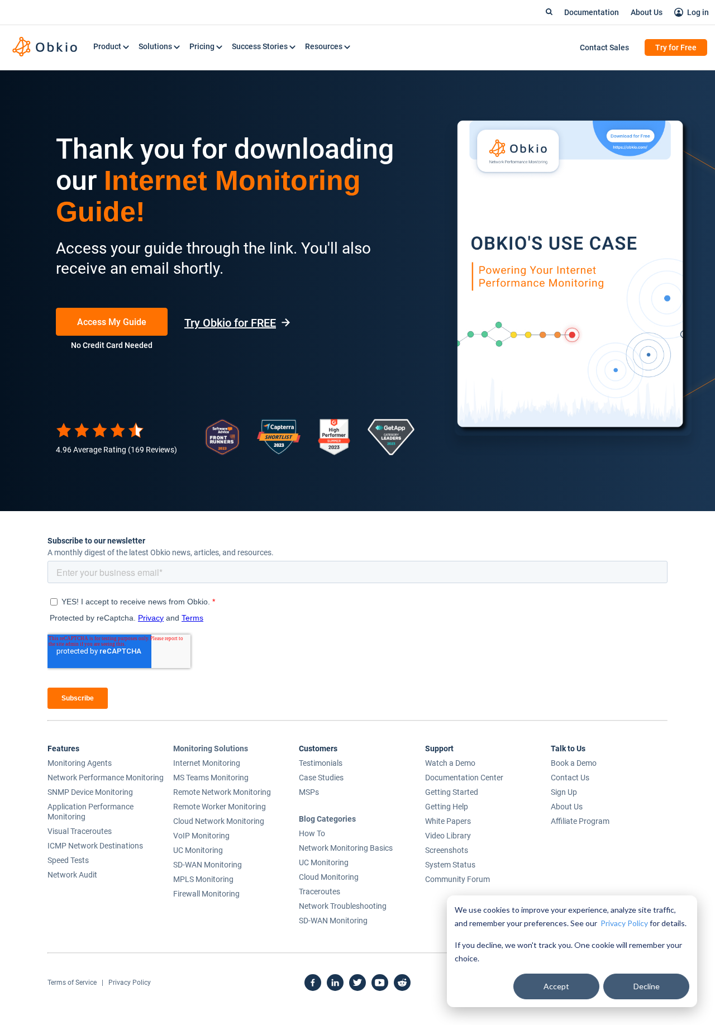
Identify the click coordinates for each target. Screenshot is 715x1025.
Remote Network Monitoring (222, 792)
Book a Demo (574, 763)
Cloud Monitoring (329, 877)
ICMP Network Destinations (95, 845)
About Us (646, 12)
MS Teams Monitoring (211, 777)
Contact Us (570, 777)
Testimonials (320, 763)
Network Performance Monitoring (105, 777)
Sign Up (564, 792)
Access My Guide (111, 322)
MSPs (309, 792)
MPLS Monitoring (203, 879)
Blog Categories (327, 818)
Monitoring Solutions (210, 748)
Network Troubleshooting (343, 906)
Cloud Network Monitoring (218, 821)
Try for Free (676, 47)
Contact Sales (604, 47)
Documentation (591, 12)
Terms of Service (72, 982)
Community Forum (457, 879)
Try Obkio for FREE (230, 323)
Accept (556, 986)
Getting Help (446, 806)
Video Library (448, 835)
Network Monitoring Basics (346, 847)
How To (312, 833)
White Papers (448, 821)
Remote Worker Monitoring (219, 806)
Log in (698, 12)
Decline (646, 986)
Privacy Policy (624, 923)
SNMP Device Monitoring (90, 792)
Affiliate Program (580, 821)
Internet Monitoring (206, 763)
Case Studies (321, 777)
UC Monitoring (198, 850)
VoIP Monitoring (201, 835)
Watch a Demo (450, 763)
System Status (450, 864)
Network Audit (72, 874)
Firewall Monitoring (206, 893)
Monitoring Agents (79, 763)
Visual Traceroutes (79, 831)
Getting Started (451, 792)
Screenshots (446, 850)
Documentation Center (464, 777)
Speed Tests (68, 860)
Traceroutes (319, 891)
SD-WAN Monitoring (207, 864)
